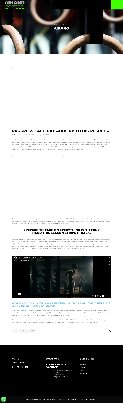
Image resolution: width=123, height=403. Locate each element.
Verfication (83, 373)
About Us (83, 364)
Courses (82, 367)
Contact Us (84, 370)
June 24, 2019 (34, 135)
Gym (33, 330)
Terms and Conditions (87, 399)
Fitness (46, 135)
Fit (15, 330)
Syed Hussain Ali (19, 135)
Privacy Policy (72, 399)
